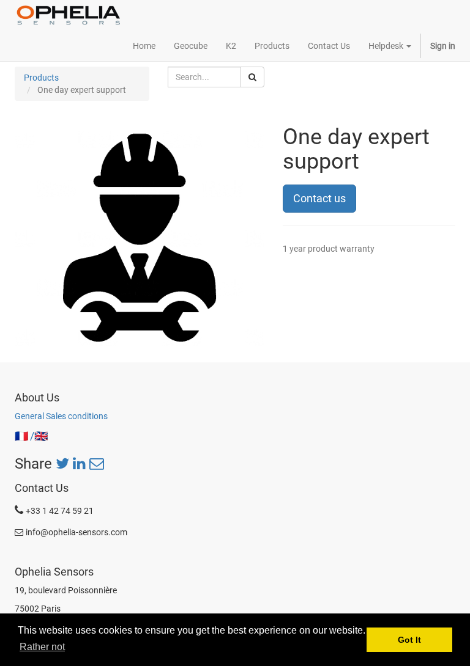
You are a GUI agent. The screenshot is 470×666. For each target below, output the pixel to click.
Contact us (319, 198)
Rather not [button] (42, 647)
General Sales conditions (61, 416)
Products (41, 77)
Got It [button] (409, 640)
